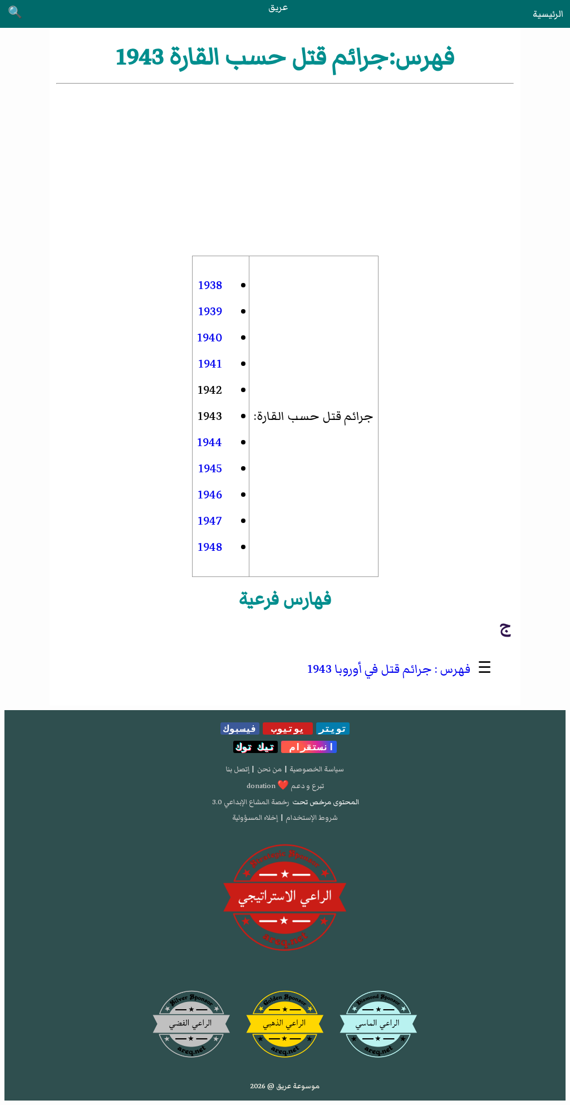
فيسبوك (240, 728)
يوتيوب (288, 728)
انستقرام (309, 746)
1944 (209, 442)
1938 (210, 285)
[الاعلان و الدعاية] (285, 898)
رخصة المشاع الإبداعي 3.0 (250, 802)
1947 (210, 521)
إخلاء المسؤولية (255, 817)
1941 (210, 364)
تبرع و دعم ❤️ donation (285, 785)
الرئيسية (548, 14)
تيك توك (255, 746)
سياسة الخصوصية (316, 769)
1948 (210, 547)
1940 (209, 338)
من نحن (269, 769)
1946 (210, 495)
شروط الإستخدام (312, 817)
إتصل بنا (237, 769)
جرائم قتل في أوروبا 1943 (369, 669)
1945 (210, 468)
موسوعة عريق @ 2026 (285, 1086)
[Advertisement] (285, 170)
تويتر (333, 728)
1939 (210, 311)
